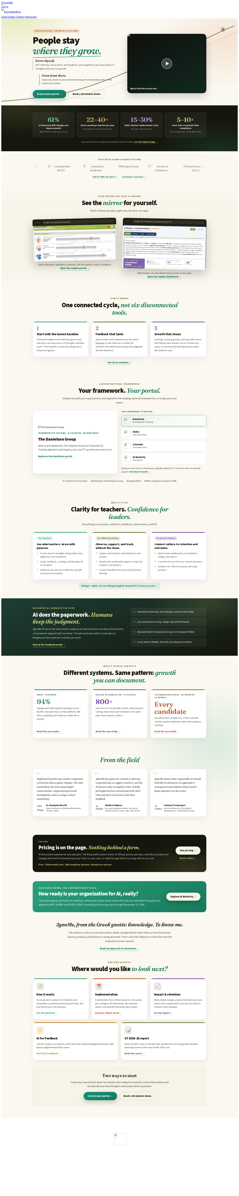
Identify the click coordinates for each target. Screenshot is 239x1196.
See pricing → (188, 850)
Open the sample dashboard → (164, 276)
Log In (4, 6)
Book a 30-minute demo (86, 94)
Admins (20, 16)
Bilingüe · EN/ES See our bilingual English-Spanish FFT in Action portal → (119, 585)
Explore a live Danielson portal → (56, 456)
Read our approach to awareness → (119, 948)
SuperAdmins (8, 16)
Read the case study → (49, 731)
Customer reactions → (134, 176)
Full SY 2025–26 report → (105, 176)
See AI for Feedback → (48, 1053)
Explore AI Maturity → (183, 896)
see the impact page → (146, 142)
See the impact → (163, 1013)
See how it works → (140, 471)
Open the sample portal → (74, 268)
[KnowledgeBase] (11, 11)
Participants (31, 16)
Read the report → (135, 1053)
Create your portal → (49, 94)
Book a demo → (188, 858)
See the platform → (47, 1013)
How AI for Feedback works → (49, 644)
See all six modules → (119, 362)
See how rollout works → (108, 1013)
